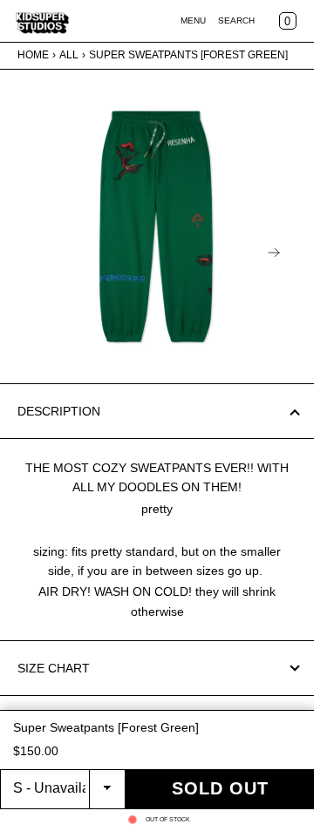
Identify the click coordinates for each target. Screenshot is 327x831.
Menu (193, 20)
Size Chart (53, 668)
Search (236, 20)
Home (33, 55)
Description (58, 411)
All (68, 55)
